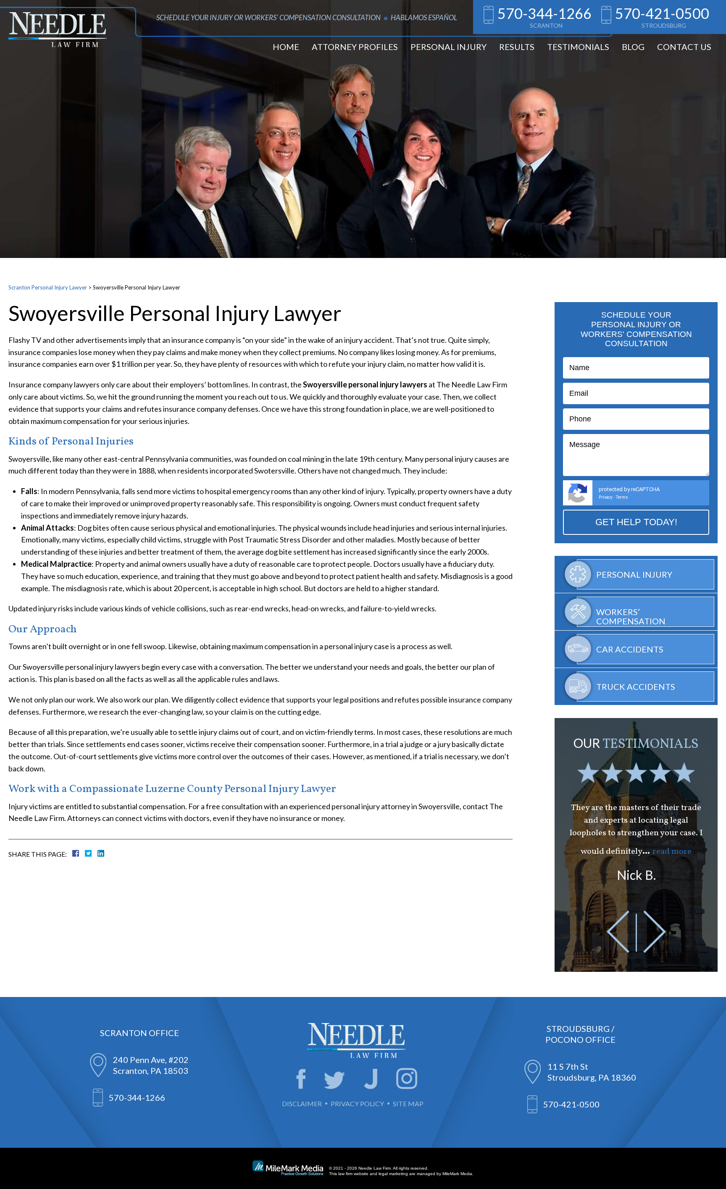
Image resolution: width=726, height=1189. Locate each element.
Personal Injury (448, 47)
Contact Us (684, 47)
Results (516, 47)
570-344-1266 (544, 13)
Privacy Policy (357, 1103)
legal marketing (393, 1173)
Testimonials (578, 47)
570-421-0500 (662, 13)
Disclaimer (302, 1103)
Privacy (606, 497)
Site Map (408, 1103)
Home (286, 47)
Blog (633, 47)
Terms (622, 497)
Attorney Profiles (355, 47)
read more (672, 852)
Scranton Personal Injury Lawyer (47, 287)
